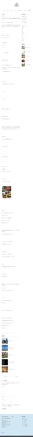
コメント (3, 386)
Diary (4, 14)
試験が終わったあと (24, 16)
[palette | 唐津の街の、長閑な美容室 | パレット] (16, 3)
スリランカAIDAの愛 (24, 22)
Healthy (23, 34)
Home (4, 10)
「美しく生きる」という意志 (7, 377)
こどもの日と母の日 (28, 51)
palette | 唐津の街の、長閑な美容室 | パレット (16, 436)
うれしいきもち (27, 60)
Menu (15, 10)
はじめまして (23, 39)
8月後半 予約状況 (11, 362)
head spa (23, 32)
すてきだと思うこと (11, 369)
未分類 (22, 40)
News (7, 10)
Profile (11, 10)
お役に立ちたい (10, 340)
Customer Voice (20, 10)
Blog (29, 10)
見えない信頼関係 (16, 376)
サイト (3, 402)
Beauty (22, 28)
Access (25, 10)
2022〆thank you (10, 347)
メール (3, 399)
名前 (3, 396)
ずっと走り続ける (24, 19)
